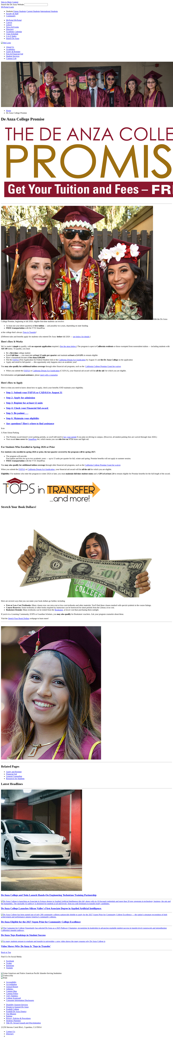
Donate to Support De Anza (17, 1007)
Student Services (12, 56)
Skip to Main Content (9, 2)
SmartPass (32, 439)
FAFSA (16, 360)
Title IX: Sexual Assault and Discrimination (23, 1023)
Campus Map (11, 991)
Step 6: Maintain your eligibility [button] (22, 418)
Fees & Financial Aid (14, 54)
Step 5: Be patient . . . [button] (17, 413)
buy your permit (69, 437)
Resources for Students (15, 778)
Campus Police (12, 993)
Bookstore (59, 610)
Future (19, 11)
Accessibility (11, 982)
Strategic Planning (13, 1021)
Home (8, 111)
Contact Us (10, 1031)
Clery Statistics (12, 996)
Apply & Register (13, 52)
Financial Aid (11, 774)
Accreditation (11, 984)
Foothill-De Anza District (16, 1011)
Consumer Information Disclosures (20, 1000)
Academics (10, 49)
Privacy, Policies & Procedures (18, 1018)
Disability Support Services (17, 1005)
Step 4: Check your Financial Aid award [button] (27, 408)
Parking (9, 1016)
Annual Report (12, 987)
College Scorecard (13, 998)
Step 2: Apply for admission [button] (20, 397)
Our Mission (11, 1014)
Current (33, 11)
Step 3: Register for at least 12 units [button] (24, 403)
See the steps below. (68, 346)
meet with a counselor (48, 375)
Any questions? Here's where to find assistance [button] (30, 423)
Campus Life (11, 58)
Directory (10, 1034)
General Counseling (14, 776)
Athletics (9, 989)
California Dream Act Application (72, 360)
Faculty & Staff (12, 14)
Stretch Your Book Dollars (18, 618)
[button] (12, 38)
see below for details (81, 337)
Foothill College (12, 1009)
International (49, 11)
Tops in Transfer (29, 332)
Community (11, 16)
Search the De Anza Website (12, 4)
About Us (10, 47)
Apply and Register (14, 772)
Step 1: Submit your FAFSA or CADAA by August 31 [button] (34, 392)
